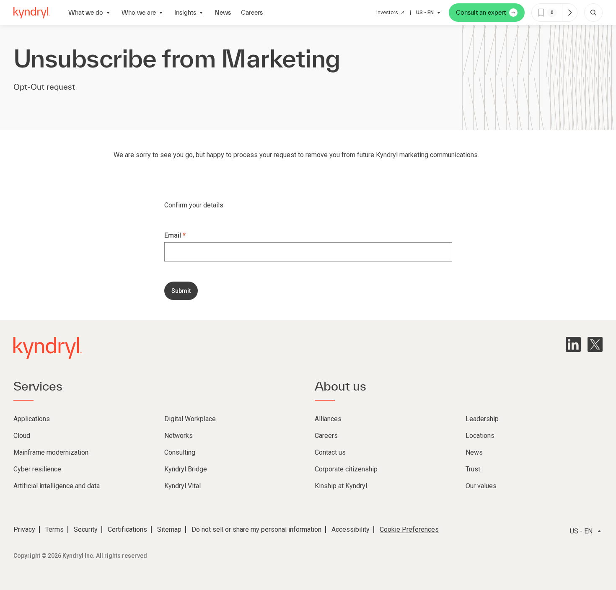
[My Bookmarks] (569, 12)
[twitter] (595, 344)
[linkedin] (573, 344)
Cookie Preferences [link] (409, 529)
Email (173, 235)
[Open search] (593, 12)
